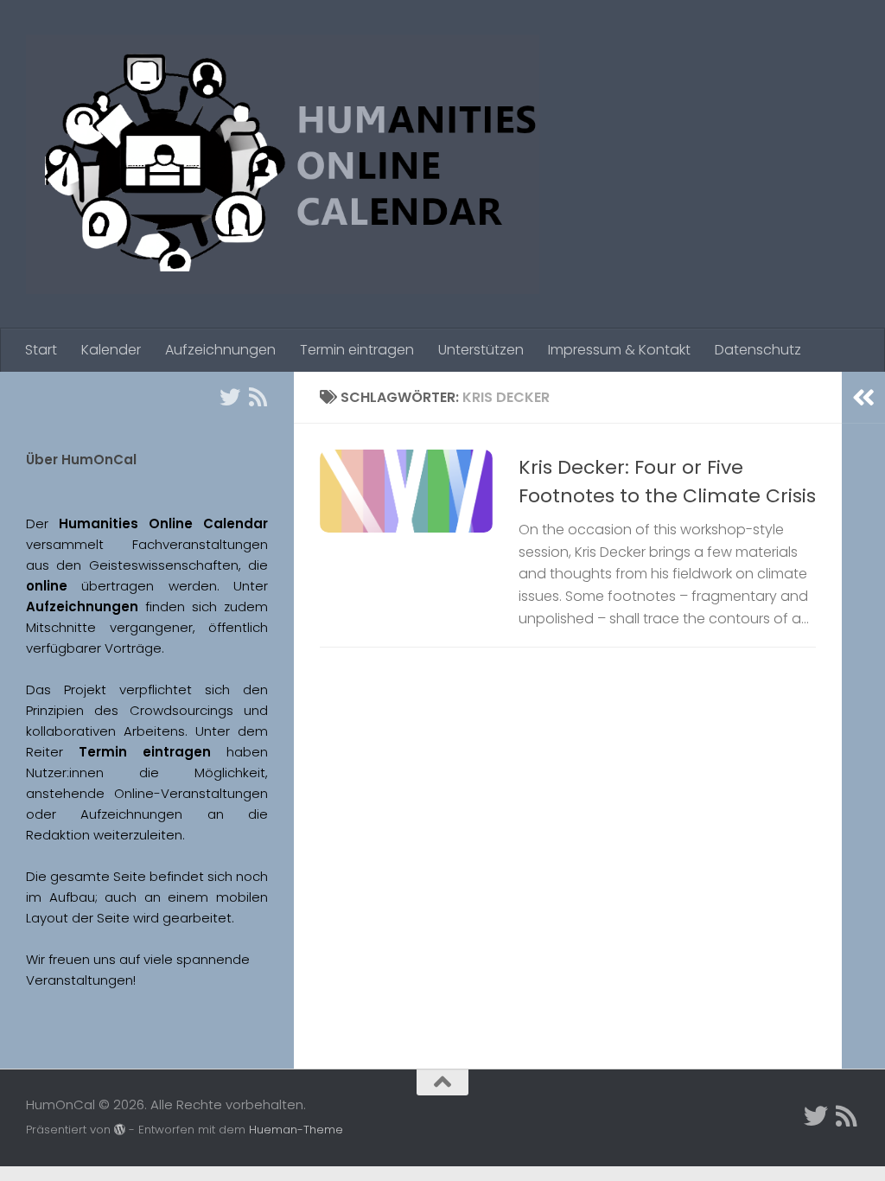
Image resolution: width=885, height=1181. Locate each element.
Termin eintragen (357, 350)
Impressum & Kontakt (619, 350)
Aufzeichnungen (220, 350)
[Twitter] (230, 396)
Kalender (111, 350)
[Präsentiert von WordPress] (119, 1129)
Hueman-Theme (296, 1129)
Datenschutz (758, 350)
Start (41, 350)
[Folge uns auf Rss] (257, 396)
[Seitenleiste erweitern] (863, 398)
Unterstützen (481, 350)
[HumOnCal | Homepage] (282, 164)
